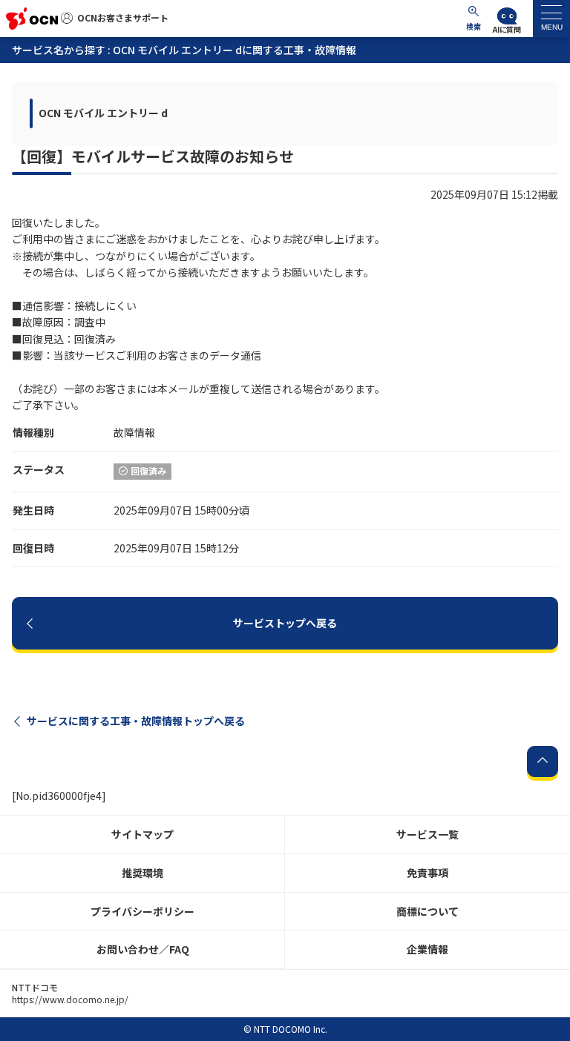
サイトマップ (142, 834)
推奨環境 (142, 872)
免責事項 (427, 872)
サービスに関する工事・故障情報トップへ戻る (136, 720)
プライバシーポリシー (142, 911)
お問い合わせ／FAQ (142, 949)
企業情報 (427, 949)
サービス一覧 (427, 834)
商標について (427, 911)
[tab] (551, 18)
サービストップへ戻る (285, 622)
